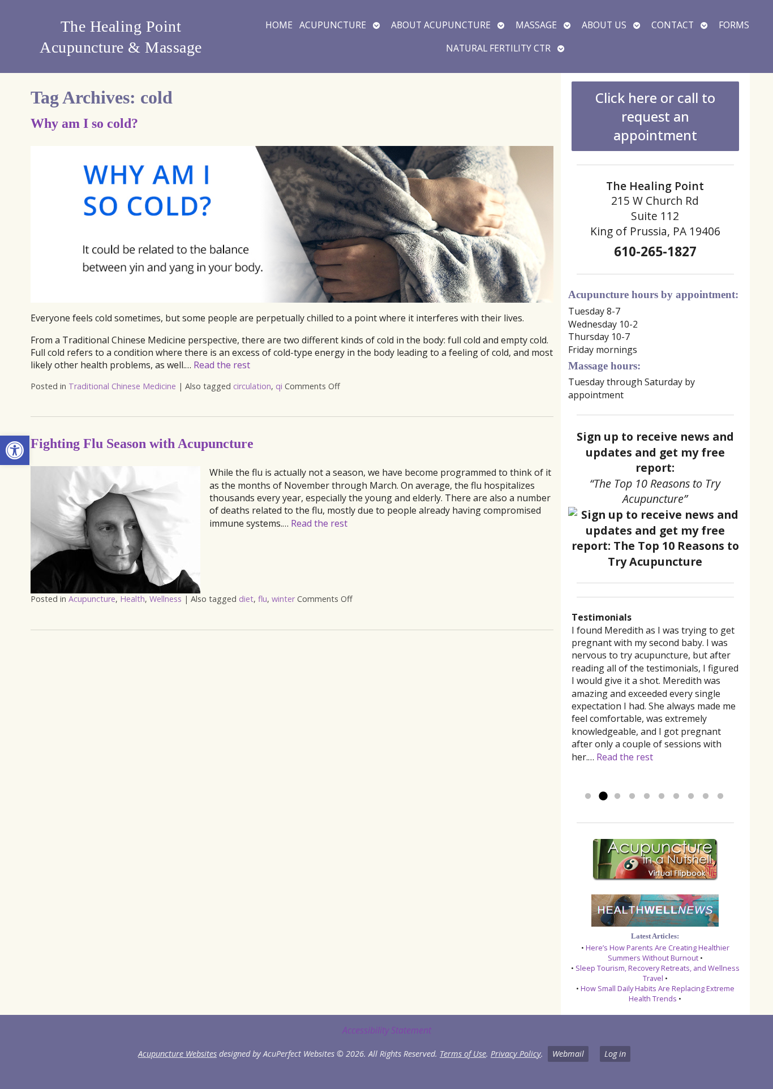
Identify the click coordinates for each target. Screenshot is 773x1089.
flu (262, 598)
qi (279, 386)
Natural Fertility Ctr (498, 48)
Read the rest (222, 365)
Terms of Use (463, 1053)
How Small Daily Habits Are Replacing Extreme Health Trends (658, 993)
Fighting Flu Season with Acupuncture (142, 443)
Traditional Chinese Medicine (122, 386)
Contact (672, 25)
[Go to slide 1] (588, 796)
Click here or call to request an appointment (655, 116)
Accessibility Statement (386, 1030)
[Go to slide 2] (602, 796)
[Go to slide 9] (705, 796)
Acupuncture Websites (177, 1053)
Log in (615, 1053)
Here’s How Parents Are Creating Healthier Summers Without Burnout (657, 952)
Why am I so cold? (84, 123)
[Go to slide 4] (632, 796)
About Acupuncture (441, 25)
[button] (14, 450)
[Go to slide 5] (646, 796)
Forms (734, 25)
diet (246, 598)
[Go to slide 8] (691, 796)
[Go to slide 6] (661, 796)
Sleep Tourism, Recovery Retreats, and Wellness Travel (658, 973)
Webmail (568, 1053)
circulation (252, 386)
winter (283, 598)
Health (132, 598)
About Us (604, 25)
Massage (536, 25)
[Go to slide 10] (720, 796)
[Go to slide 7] (676, 796)
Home (279, 25)
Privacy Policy (516, 1053)
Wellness (165, 598)
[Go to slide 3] (617, 796)
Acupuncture (332, 25)
